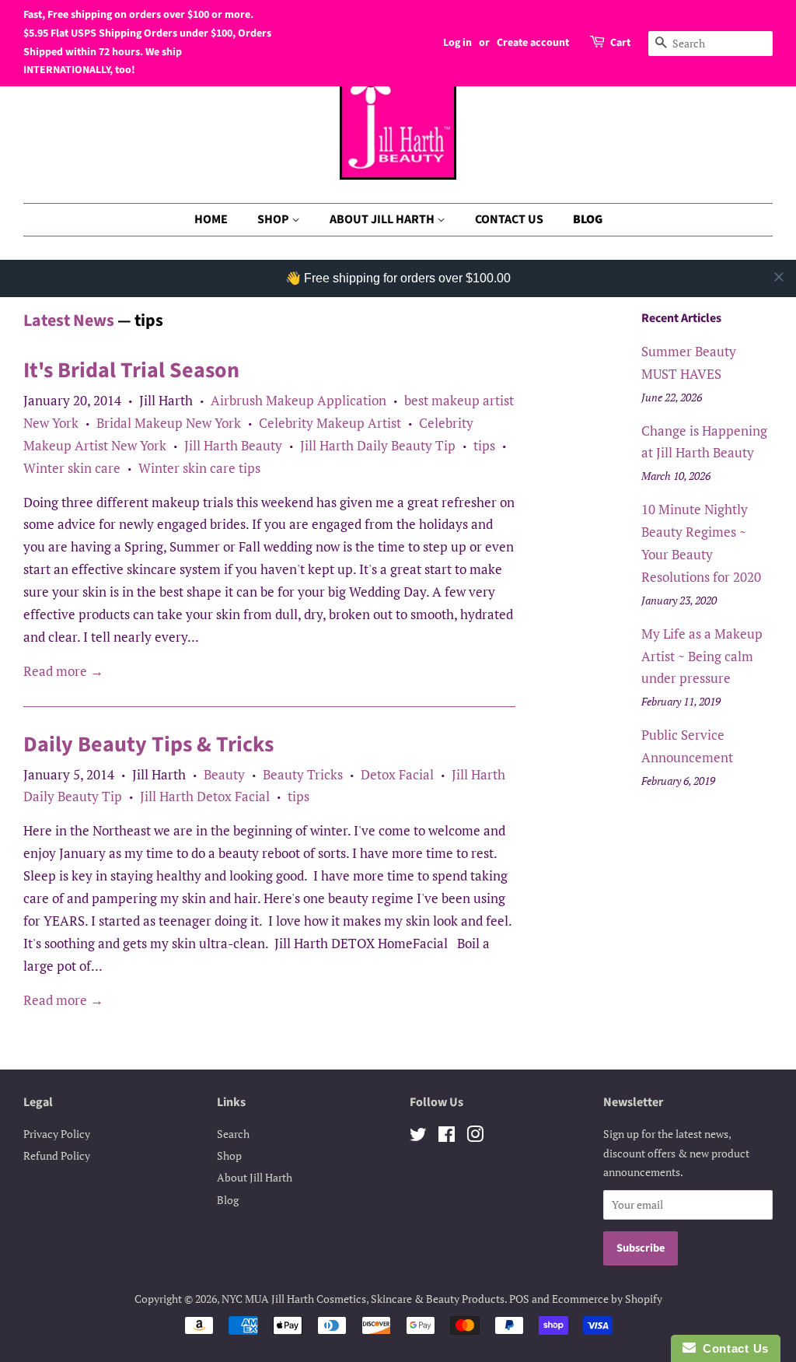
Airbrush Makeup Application (298, 400)
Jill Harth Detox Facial (205, 796)
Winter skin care (71, 468)
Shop (229, 1155)
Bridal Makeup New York (168, 423)
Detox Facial (397, 774)
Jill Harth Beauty (233, 445)
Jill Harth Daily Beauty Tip (378, 445)
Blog (228, 1199)
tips (484, 445)
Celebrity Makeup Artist (330, 423)
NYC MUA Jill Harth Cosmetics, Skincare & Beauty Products (363, 1298)
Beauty (224, 774)
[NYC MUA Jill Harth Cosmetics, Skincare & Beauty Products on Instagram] (475, 1136)
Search (233, 1133)
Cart (620, 43)
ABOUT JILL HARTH (383, 219)
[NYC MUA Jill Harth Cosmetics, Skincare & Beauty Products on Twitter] (418, 1136)
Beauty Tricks (303, 774)
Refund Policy (56, 1155)
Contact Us (732, 1348)
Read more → (63, 671)
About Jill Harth (254, 1177)
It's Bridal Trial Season (131, 370)
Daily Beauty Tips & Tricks (148, 744)
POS (519, 1298)
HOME (211, 219)
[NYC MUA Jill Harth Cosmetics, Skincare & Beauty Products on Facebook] (447, 1136)
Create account (533, 43)
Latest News (68, 320)
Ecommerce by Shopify (607, 1298)
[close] (779, 277)
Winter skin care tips (199, 468)
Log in (457, 43)
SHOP (274, 219)
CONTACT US (509, 219)
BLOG (587, 219)
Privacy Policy (56, 1133)
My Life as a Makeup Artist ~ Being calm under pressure (702, 656)
